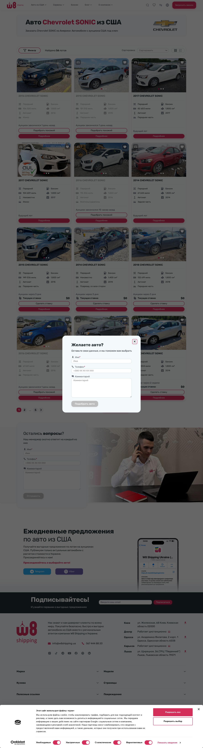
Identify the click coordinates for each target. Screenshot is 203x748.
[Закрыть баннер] (199, 709)
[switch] (86, 742)
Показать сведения (167, 742)
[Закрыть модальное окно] (134, 341)
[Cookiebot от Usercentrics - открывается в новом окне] (18, 743)
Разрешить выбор (173, 721)
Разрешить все (172, 712)
